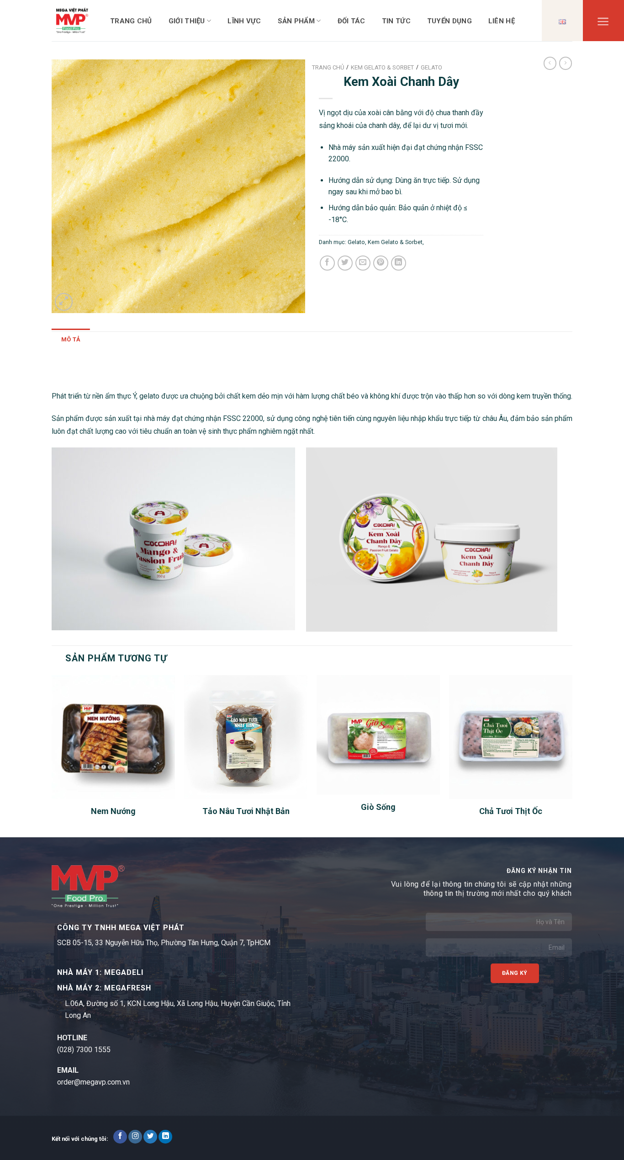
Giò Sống (378, 807)
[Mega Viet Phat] (72, 20)
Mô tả (70, 339)
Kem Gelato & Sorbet (395, 242)
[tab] (71, 340)
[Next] (572, 755)
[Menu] (603, 23)
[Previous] (52, 755)
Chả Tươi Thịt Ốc (510, 811)
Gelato (356, 242)
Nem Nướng (113, 811)
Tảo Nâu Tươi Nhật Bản (246, 811)
